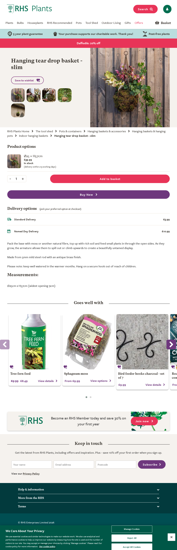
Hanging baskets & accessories (107, 131)
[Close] (171, 537)
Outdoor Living (111, 23)
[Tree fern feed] (35, 341)
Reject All (131, 537)
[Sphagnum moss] (88, 341)
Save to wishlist (24, 80)
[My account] (166, 9)
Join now (143, 421)
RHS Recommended (59, 23)
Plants (9, 23)
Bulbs (20, 23)
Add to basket (110, 179)
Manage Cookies (132, 529)
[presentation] (171, 344)
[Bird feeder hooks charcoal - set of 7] (142, 341)
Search (143, 9)
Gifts (128, 23)
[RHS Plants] (29, 9)
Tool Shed (91, 23)
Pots (79, 23)
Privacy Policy (31, 473)
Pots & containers (70, 131)
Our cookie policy (47, 546)
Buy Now (87, 194)
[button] (86, 397)
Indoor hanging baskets (33, 135)
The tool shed (44, 131)
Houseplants (35, 23)
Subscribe (150, 464)
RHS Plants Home (18, 131)
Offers (139, 23)
